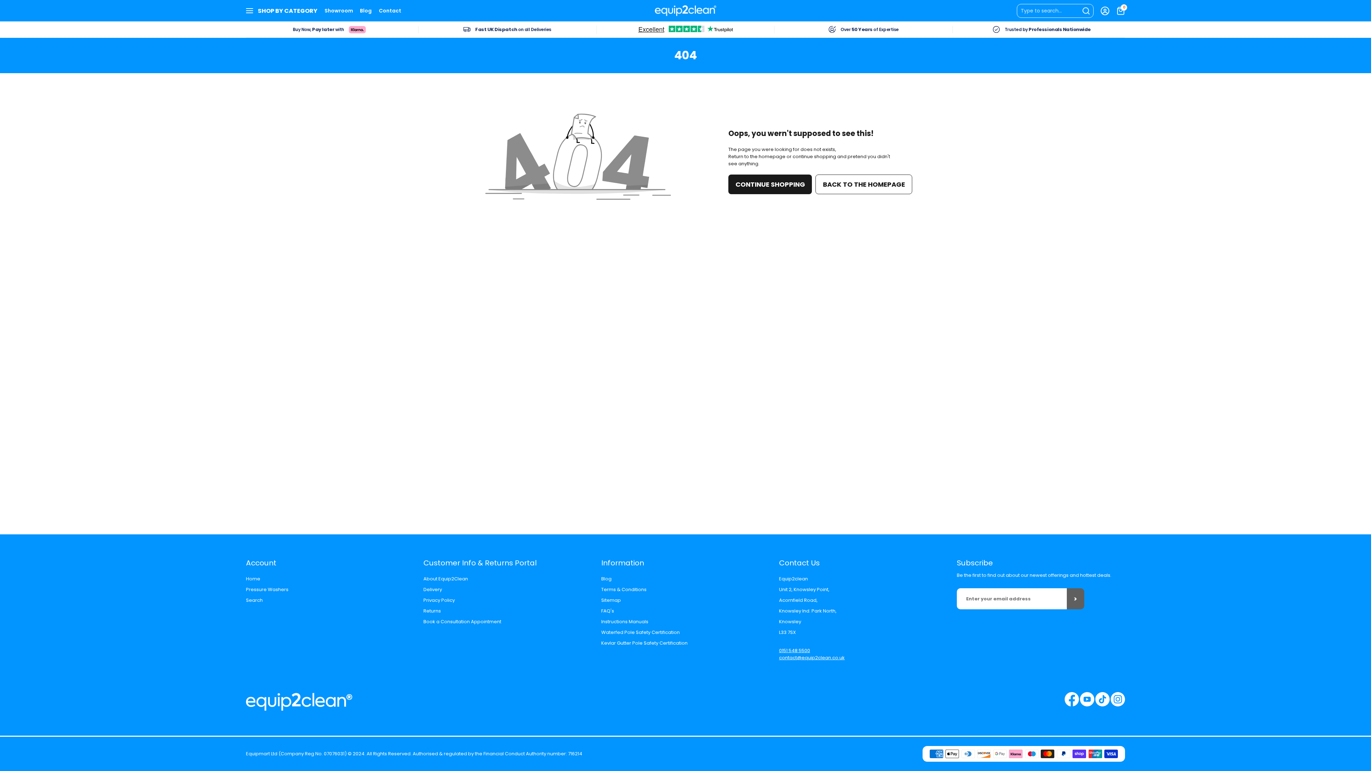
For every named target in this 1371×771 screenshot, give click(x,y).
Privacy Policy (439, 600)
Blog (366, 10)
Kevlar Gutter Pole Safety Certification (644, 643)
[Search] (1055, 11)
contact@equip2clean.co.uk (812, 657)
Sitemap (611, 600)
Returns (432, 611)
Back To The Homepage (864, 184)
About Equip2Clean (445, 578)
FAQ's (607, 611)
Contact (390, 10)
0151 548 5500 (794, 650)
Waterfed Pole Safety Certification (640, 632)
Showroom (339, 10)
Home (253, 578)
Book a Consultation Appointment (462, 621)
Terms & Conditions (624, 589)
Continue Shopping (770, 184)
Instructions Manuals (624, 621)
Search (254, 600)
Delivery (432, 589)
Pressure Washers (267, 589)
